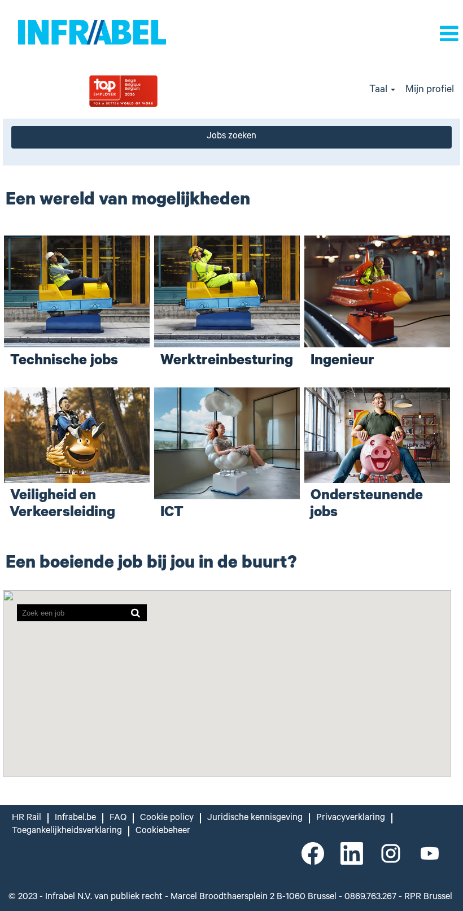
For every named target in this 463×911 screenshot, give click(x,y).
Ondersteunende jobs (366, 505)
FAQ (118, 818)
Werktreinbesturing (226, 362)
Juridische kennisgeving (255, 818)
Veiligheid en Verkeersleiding (62, 505)
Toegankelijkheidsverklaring (67, 831)
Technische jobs (64, 362)
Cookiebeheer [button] (163, 831)
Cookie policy (167, 818)
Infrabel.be (75, 818)
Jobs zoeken (231, 137)
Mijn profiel (429, 90)
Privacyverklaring (350, 818)
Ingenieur (342, 362)
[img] (154, 91)
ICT (172, 513)
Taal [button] (379, 90)
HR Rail (26, 818)
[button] (392, 36)
